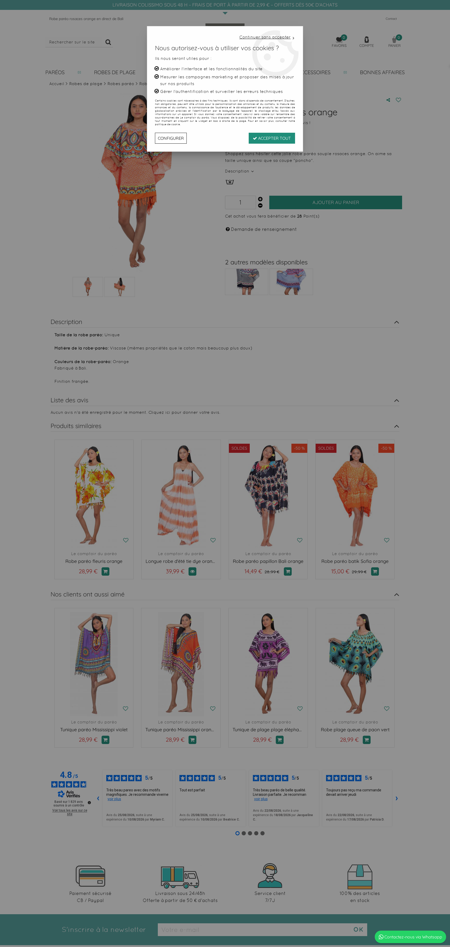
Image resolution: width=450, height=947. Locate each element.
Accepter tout (274, 138)
